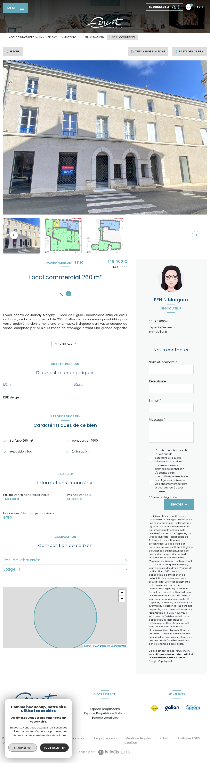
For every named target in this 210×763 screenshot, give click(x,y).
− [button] (122, 598)
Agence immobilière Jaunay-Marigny (33, 37)
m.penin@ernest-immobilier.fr (162, 329)
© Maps (99, 645)
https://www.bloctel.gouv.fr (164, 630)
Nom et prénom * (163, 362)
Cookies (130, 742)
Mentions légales (138, 738)
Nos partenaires (105, 738)
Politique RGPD (189, 738)
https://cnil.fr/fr (177, 592)
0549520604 (158, 321)
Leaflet (87, 645)
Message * (157, 419)
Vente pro (70, 37)
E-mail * (155, 400)
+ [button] (122, 592)
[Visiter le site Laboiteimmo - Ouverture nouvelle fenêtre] (114, 752)
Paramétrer (22, 747)
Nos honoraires (73, 738)
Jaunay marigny (93, 37)
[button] (196, 235)
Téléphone (157, 381)
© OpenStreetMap (117, 645)
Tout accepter (54, 747)
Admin (164, 738)
